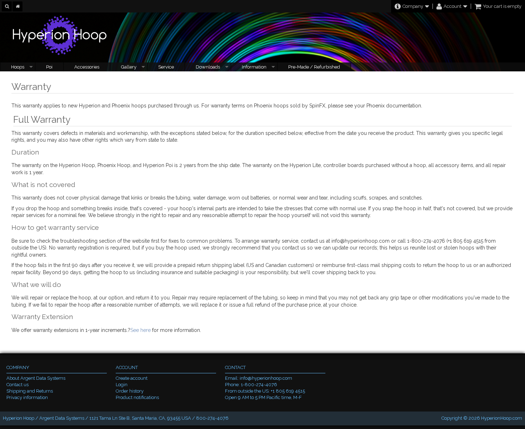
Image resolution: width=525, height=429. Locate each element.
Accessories (86, 67)
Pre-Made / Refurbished (314, 67)
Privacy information (27, 397)
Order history (130, 391)
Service (166, 67)
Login (122, 384)
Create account (132, 378)
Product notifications (137, 397)
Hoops (17, 67)
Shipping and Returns (29, 391)
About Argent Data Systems (35, 378)
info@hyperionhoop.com (266, 378)
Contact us (17, 384)
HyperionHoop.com (501, 418)
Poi (49, 67)
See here (140, 330)
